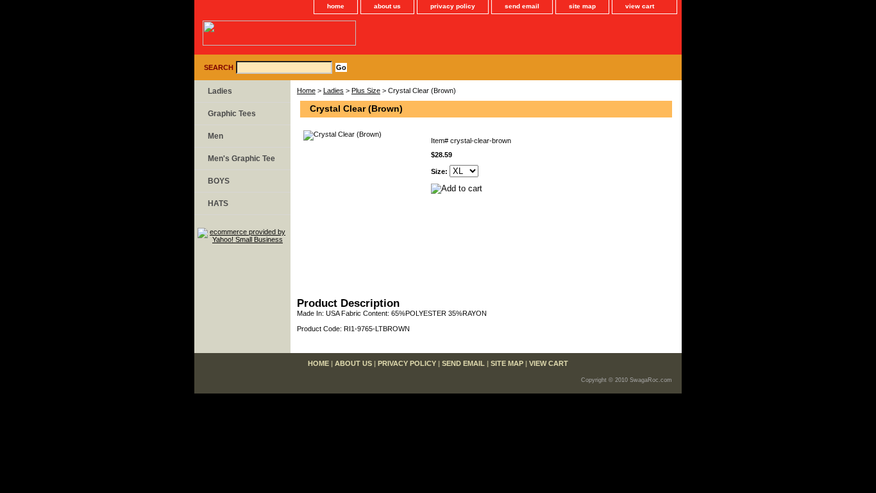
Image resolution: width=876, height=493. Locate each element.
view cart (639, 6)
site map (582, 6)
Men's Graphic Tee (241, 158)
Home (306, 90)
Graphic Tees (232, 113)
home (335, 6)
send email (522, 6)
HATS (218, 203)
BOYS (219, 181)
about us (387, 6)
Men (215, 136)
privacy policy (452, 6)
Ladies (333, 90)
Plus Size (365, 90)
